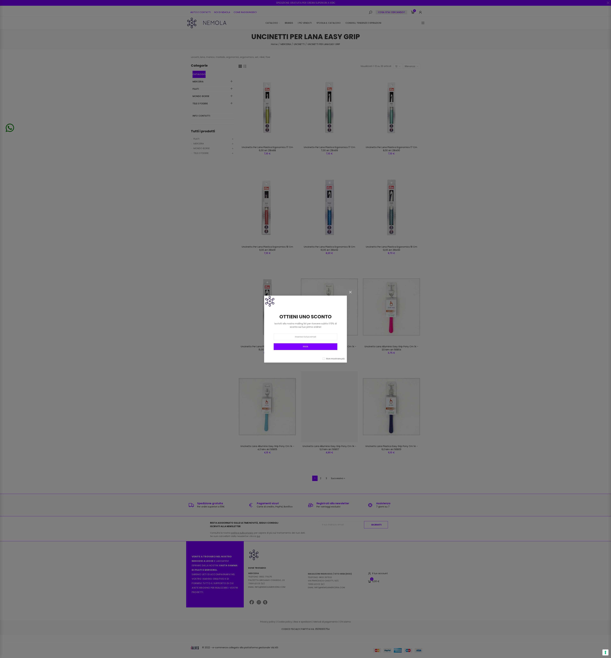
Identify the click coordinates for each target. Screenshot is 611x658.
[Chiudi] (350, 292)
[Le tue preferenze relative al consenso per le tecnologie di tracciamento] (605, 652)
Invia (305, 346)
